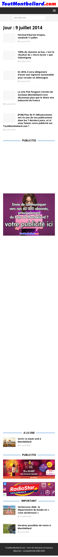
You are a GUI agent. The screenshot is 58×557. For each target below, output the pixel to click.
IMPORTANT (29, 500)
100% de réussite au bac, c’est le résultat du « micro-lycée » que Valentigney (36, 54)
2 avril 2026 (24, 532)
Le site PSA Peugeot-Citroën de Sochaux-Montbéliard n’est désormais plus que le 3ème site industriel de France (36, 96)
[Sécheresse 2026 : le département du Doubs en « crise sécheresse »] (9, 510)
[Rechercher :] (29, 17)
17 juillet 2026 (25, 516)
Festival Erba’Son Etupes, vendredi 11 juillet (31, 36)
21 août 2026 (25, 445)
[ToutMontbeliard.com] (29, 5)
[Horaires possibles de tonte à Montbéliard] (9, 528)
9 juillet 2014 (25, 41)
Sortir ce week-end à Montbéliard (29, 440)
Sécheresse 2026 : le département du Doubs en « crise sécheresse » (33, 509)
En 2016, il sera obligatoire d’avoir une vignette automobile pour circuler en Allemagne (36, 74)
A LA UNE (29, 432)
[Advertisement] (29, 167)
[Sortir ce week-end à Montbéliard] (9, 442)
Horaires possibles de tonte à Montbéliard (34, 527)
